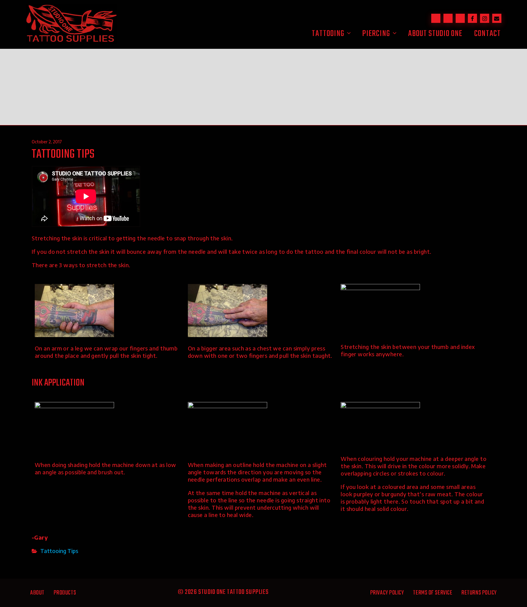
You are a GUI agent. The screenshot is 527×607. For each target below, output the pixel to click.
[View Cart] (448, 18)
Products (65, 593)
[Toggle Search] (435, 18)
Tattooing (328, 33)
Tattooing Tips (59, 550)
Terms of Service (432, 593)
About (37, 593)
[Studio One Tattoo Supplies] (71, 41)
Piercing (376, 33)
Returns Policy (479, 593)
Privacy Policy (387, 593)
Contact (487, 33)
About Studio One (435, 33)
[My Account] (460, 18)
